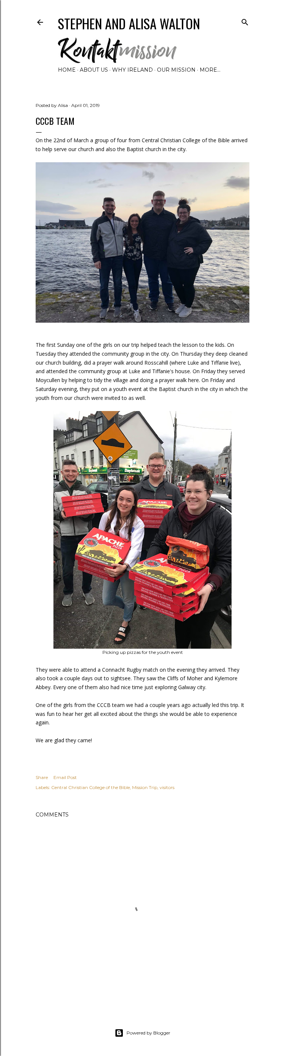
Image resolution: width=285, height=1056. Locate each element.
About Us (94, 69)
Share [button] (42, 777)
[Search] (244, 20)
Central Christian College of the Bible (90, 787)
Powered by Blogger (148, 1033)
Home (67, 69)
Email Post (65, 777)
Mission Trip (144, 787)
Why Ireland (132, 69)
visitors (167, 787)
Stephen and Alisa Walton (129, 23)
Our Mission (176, 69)
